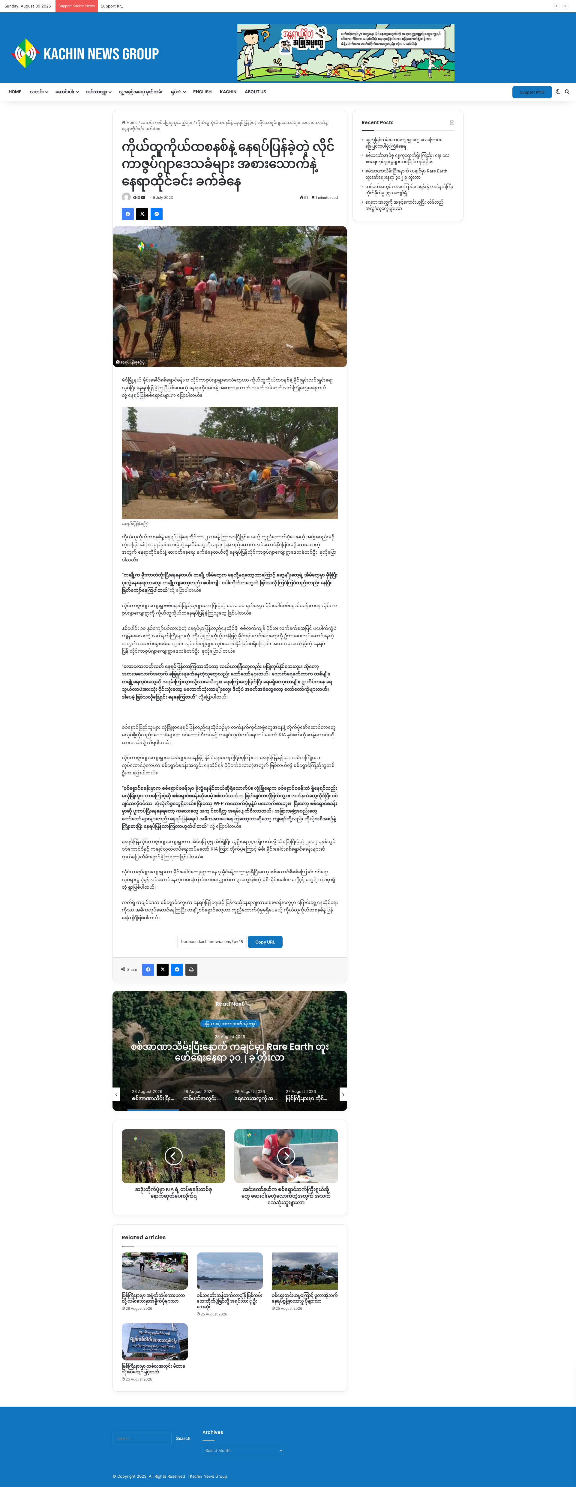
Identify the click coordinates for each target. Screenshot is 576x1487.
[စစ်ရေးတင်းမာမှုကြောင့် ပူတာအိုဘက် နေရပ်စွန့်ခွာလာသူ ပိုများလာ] (305, 1271)
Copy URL (265, 941)
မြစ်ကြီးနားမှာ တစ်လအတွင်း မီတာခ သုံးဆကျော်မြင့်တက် (153, 1369)
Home (15, 91)
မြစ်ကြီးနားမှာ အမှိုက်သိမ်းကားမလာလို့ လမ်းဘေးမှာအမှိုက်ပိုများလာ (153, 1298)
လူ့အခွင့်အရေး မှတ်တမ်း (141, 91)
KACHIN (228, 91)
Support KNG (113, 6)
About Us (255, 91)
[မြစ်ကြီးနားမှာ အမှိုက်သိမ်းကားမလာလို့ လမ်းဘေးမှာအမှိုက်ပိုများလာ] (155, 1271)
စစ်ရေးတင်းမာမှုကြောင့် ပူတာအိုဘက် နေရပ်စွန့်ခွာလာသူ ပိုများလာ (305, 1298)
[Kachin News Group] (229, 53)
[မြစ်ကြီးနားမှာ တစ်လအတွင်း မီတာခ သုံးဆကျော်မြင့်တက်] (155, 1341)
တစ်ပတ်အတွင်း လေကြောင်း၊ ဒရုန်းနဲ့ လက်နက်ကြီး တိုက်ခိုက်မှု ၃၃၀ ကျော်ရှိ (230, 1052)
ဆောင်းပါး (65, 91)
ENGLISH (202, 91)
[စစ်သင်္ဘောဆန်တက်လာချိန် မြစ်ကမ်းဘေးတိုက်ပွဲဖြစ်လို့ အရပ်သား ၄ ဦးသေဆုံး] (230, 1271)
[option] (229, 1051)
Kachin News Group (208, 1476)
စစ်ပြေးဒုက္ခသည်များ (175, 122)
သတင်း (37, 91)
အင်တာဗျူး (96, 91)
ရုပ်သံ (176, 91)
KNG (136, 197)
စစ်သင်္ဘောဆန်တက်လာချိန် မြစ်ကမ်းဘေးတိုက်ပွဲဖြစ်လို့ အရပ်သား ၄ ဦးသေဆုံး (229, 1301)
